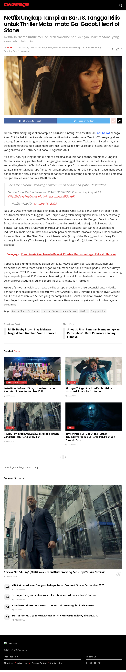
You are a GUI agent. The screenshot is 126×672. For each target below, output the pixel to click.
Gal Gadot (103, 133)
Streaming (75, 47)
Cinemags (22, 650)
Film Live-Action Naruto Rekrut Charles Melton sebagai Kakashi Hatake (53, 605)
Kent (9, 47)
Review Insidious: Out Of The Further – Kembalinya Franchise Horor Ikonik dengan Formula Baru (90, 437)
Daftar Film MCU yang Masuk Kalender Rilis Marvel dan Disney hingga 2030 (55, 615)
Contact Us (56, 663)
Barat (49, 47)
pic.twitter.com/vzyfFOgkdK (56, 196)
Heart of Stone (50, 311)
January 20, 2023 (26, 47)
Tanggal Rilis (98, 311)
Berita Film (18, 311)
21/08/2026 (10, 441)
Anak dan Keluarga (16, 382)
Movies (57, 47)
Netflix (8, 133)
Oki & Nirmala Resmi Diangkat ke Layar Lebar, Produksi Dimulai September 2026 (30, 390)
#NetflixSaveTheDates (22, 196)
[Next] (65, 457)
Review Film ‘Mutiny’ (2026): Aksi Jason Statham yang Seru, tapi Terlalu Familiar (32, 435)
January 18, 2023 (45, 203)
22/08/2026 (10, 396)
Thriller (86, 47)
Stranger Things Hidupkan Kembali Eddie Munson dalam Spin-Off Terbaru (88, 390)
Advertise (22, 663)
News (65, 47)
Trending (96, 47)
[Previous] (60, 457)
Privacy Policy (39, 663)
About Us (8, 663)
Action (41, 47)
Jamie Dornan (69, 311)
